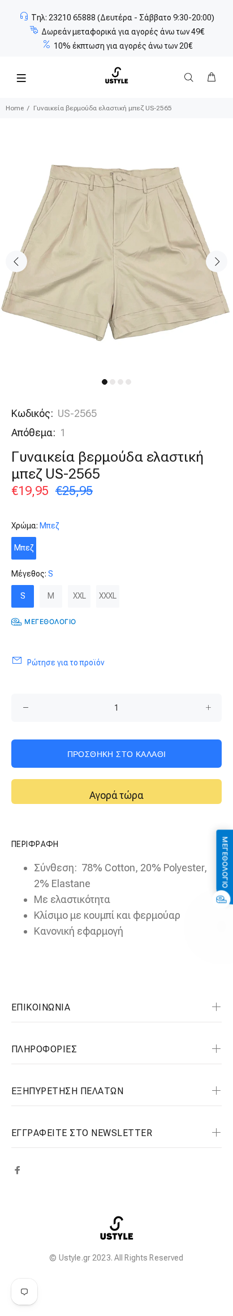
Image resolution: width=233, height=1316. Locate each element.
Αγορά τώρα (116, 795)
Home (15, 108)
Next (216, 261)
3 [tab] (120, 382)
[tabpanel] (116, 253)
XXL (79, 595)
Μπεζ (23, 547)
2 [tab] (112, 382)
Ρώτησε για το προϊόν (65, 662)
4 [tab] (128, 382)
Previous (16, 261)
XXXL (107, 595)
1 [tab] (104, 382)
